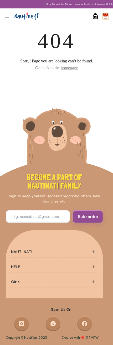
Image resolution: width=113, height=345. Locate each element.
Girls (15, 281)
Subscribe (88, 216)
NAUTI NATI (21, 251)
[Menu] (6, 16)
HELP (15, 266)
